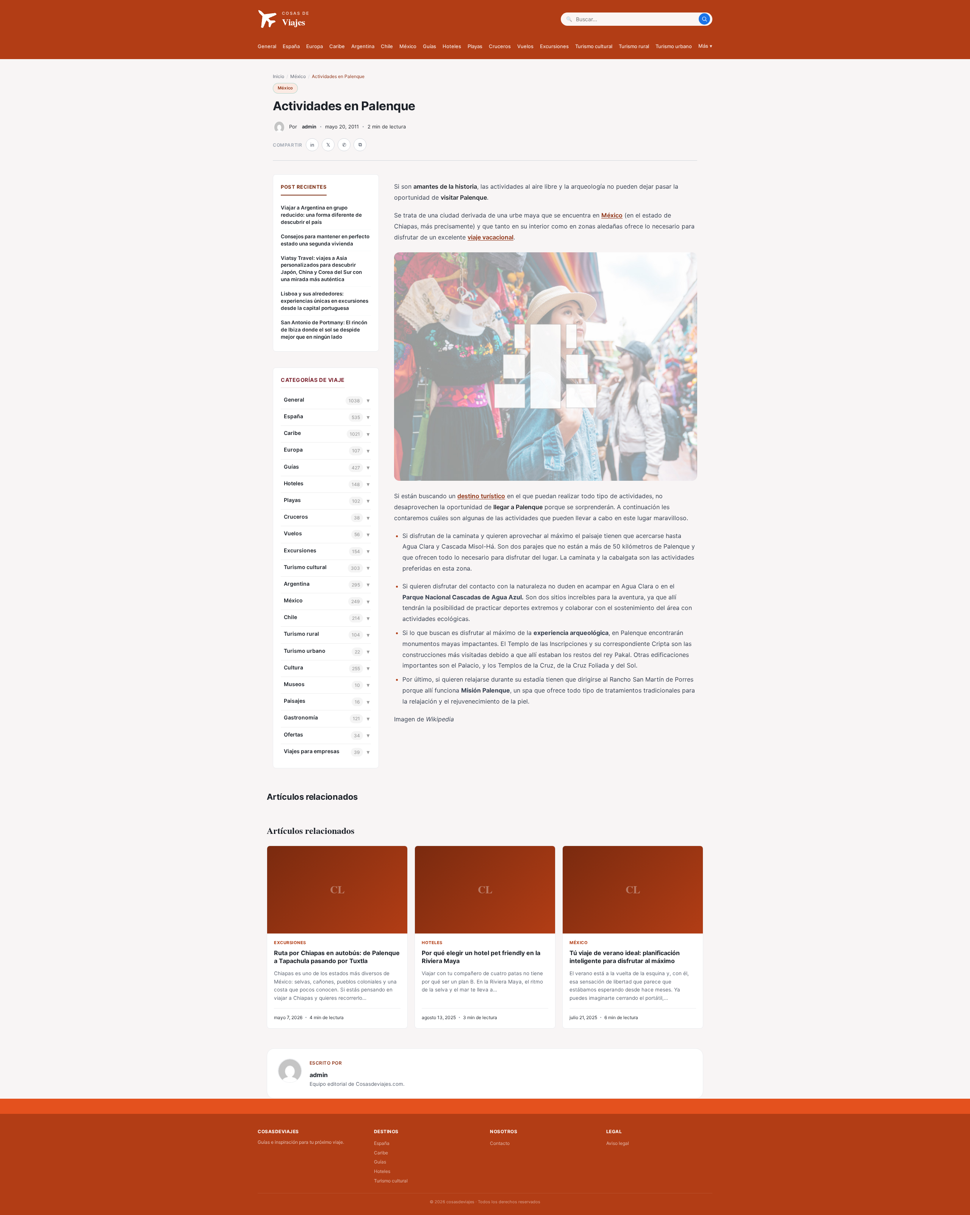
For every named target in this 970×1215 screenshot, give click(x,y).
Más (705, 46)
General (267, 46)
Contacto (500, 1143)
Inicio (278, 76)
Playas (475, 46)
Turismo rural (634, 46)
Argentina (362, 46)
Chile (387, 46)
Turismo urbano (674, 46)
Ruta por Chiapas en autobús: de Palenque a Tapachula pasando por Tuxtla (337, 957)
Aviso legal (617, 1143)
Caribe (337, 46)
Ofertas (293, 734)
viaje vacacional (490, 237)
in (312, 145)
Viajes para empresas (312, 751)
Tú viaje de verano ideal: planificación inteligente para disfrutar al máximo (624, 957)
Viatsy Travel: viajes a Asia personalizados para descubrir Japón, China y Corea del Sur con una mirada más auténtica (321, 269)
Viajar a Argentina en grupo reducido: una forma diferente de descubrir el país (321, 215)
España (291, 46)
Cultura (293, 667)
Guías (429, 46)
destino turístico (481, 496)
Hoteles (452, 46)
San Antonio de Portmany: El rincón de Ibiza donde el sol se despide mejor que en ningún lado (324, 329)
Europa (314, 46)
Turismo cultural (593, 46)
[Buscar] (704, 19)
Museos (294, 684)
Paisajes (294, 700)
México (407, 46)
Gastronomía (301, 717)
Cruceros (500, 46)
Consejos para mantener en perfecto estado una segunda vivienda (325, 240)
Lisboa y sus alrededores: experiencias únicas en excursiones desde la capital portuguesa (324, 301)
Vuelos (525, 46)
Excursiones (554, 46)
